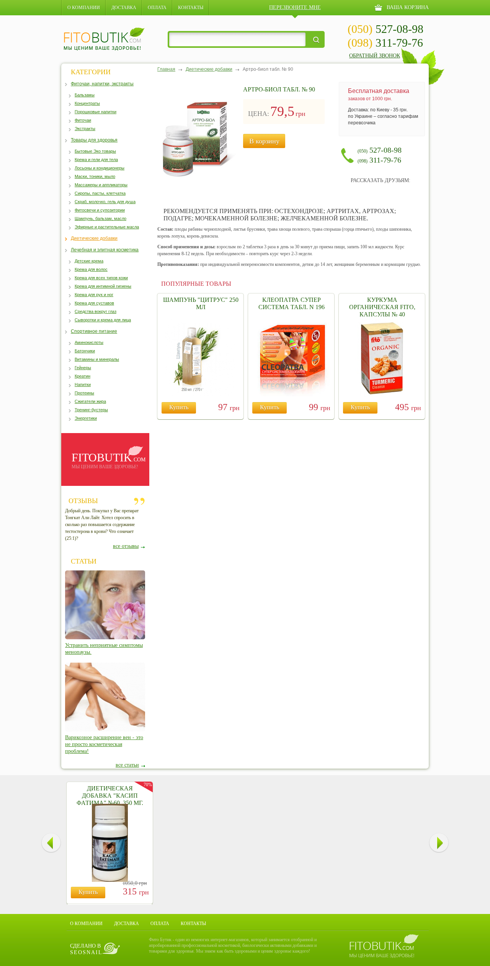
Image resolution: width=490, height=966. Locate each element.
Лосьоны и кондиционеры (99, 168)
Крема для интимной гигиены (103, 286)
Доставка (123, 7)
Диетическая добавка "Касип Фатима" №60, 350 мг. (110, 795)
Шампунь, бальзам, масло (100, 218)
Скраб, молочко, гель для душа (105, 201)
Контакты (190, 7)
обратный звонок (374, 56)
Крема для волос (91, 269)
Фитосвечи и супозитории (100, 210)
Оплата (157, 7)
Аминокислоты (89, 342)
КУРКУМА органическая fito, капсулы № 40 (382, 307)
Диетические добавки (94, 238)
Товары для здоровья (94, 140)
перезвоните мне (295, 7)
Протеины (84, 393)
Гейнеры (83, 367)
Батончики (85, 351)
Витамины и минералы (97, 359)
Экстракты (85, 128)
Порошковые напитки (95, 111)
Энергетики (86, 418)
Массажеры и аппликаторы (101, 184)
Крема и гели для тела (96, 159)
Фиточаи (83, 120)
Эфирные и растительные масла (107, 227)
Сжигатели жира (90, 401)
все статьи (127, 765)
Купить (178, 407)
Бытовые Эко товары (95, 151)
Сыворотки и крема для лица (103, 320)
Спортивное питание (94, 331)
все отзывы (126, 546)
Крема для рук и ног (94, 294)
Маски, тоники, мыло (95, 176)
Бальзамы (85, 95)
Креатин (82, 376)
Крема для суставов (94, 303)
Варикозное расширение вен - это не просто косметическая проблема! (104, 744)
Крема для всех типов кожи (101, 277)
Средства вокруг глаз (95, 311)
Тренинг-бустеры (91, 409)
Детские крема (89, 261)
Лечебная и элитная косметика (105, 249)
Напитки (83, 384)
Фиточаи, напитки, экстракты (102, 83)
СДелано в (86, 949)
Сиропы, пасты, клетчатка (100, 193)
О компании (83, 7)
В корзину (264, 141)
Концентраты (87, 103)
